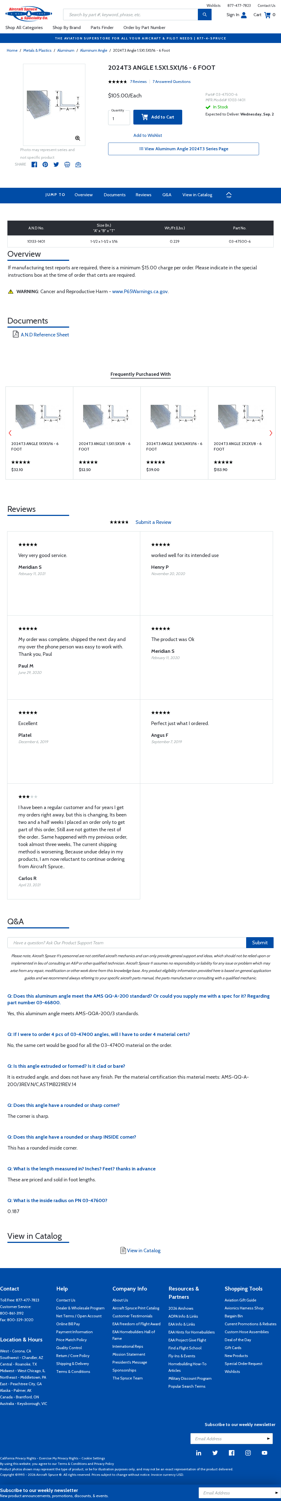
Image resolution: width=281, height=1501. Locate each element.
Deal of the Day (238, 1339)
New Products (236, 1355)
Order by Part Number (144, 27)
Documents (115, 194)
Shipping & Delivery (72, 1363)
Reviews (143, 194)
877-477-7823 (239, 5)
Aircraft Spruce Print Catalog (136, 1308)
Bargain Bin (234, 1316)
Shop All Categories (24, 27)
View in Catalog (197, 194)
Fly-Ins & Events (181, 1355)
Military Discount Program (190, 1378)
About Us (120, 1300)
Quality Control (69, 1347)
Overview (84, 194)
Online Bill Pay (68, 1323)
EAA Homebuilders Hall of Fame (134, 1335)
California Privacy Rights (18, 1458)
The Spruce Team (128, 1378)
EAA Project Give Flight (187, 1340)
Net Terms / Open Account (79, 1316)
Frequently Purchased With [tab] (141, 374)
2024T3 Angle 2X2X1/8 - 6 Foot (238, 446)
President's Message (130, 1362)
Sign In (233, 14)
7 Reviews (138, 81)
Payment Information (74, 1331)
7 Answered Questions (172, 81)
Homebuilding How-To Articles (187, 1367)
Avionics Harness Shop (244, 1308)
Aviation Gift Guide (240, 1300)
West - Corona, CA (15, 1351)
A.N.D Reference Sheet (45, 334)
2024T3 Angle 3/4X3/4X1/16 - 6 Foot (174, 446)
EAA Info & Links (181, 1324)
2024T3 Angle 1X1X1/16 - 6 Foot (34, 446)
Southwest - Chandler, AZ (21, 1357)
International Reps (128, 1346)
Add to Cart (161, 117)
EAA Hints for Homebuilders (191, 1332)
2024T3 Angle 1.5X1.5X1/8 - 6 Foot (104, 446)
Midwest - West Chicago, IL (22, 1370)
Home (12, 50)
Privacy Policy (104, 1464)
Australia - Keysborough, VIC (23, 1403)
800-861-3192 (12, 1313)
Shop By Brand (67, 27)
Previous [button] (10, 433)
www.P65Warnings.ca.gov (140, 291)
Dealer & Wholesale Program (80, 1308)
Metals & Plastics (37, 50)
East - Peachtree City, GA (21, 1383)
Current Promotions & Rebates (251, 1323)
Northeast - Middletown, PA (23, 1377)
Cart (265, 14)
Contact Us (267, 5)
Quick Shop (39, 471)
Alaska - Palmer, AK (16, 1390)
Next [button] (271, 433)
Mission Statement (129, 1354)
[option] (54, 105)
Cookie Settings (93, 1458)
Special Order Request (243, 1363)
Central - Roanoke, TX (18, 1364)
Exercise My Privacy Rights (58, 1458)
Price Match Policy (71, 1339)
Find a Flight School (184, 1348)
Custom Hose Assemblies (247, 1331)
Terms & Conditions (73, 1371)
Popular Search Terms (187, 1386)
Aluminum (65, 50)
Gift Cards (233, 1347)
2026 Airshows (180, 1308)
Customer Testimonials (133, 1316)
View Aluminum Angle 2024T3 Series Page (186, 148)
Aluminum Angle (93, 50)
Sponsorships (124, 1370)
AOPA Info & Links (183, 1316)
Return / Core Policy (72, 1355)
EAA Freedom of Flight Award (137, 1323)
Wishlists (214, 5)
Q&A (167, 194)
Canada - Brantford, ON (19, 1397)
